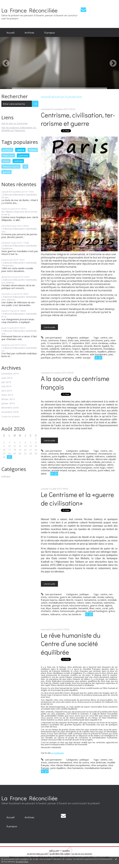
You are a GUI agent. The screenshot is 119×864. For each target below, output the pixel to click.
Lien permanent (53, 337)
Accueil (10, 32)
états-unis (8, 155)
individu (67, 345)
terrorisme (97, 340)
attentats (85, 340)
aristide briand (59, 470)
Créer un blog (54, 851)
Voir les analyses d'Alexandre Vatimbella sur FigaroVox (19, 129)
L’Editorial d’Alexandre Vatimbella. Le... (19, 349)
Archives (29, 32)
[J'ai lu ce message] (116, 859)
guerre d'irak (97, 605)
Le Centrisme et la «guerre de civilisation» (77, 498)
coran (105, 608)
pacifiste (56, 357)
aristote (92, 470)
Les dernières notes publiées (60, 854)
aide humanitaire (98, 354)
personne (77, 345)
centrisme (23, 155)
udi (25, 166)
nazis (98, 608)
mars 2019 (7, 394)
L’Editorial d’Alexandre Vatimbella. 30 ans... (19, 196)
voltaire (45, 614)
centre (20, 149)
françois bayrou (11, 166)
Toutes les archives (10, 416)
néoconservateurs (79, 605)
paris (106, 340)
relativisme (68, 357)
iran (43, 608)
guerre (58, 345)
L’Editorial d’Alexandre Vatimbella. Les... (19, 230)
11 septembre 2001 (79, 343)
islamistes (109, 602)
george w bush (60, 605)
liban (91, 608)
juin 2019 (6, 382)
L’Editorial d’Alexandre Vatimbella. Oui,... (19, 332)
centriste (18, 161)
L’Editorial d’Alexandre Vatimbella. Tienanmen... (19, 264)
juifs (111, 608)
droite (6, 161)
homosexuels (67, 611)
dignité (85, 348)
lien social (86, 461)
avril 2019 (6, 390)
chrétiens (46, 611)
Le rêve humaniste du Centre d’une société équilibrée (70, 643)
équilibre (102, 351)
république (100, 464)
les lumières (74, 614)
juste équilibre (59, 456)
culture (49, 345)
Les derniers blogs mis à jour (37, 854)
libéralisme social (63, 459)
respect (76, 348)
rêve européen (99, 765)
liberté (97, 345)
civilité (78, 357)
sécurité (88, 345)
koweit (55, 608)
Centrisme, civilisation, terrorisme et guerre (78, 119)
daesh (62, 599)
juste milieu (104, 470)
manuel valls (89, 597)
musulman (97, 602)
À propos (49, 32)
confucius (82, 470)
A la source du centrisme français (75, 382)
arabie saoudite (69, 608)
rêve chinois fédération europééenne (70, 765)
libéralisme (65, 453)
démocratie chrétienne (85, 453)
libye (48, 608)
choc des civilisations (85, 351)
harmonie (75, 461)
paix (111, 354)
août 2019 (6, 377)
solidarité (54, 348)
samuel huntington (97, 611)
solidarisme (47, 459)
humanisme (96, 348)
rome (64, 614)
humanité (83, 608)
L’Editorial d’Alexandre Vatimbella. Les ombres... (19, 281)
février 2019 (8, 399)
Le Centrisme (57, 753)
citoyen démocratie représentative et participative (78, 463)
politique (7, 149)
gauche (6, 172)
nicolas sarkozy (105, 597)
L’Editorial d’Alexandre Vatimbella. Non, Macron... (19, 298)
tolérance (66, 348)
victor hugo (99, 467)
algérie (108, 605)
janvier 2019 (8, 403)
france (33, 149)
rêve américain (98, 762)
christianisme (105, 453)
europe (87, 357)
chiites (55, 611)
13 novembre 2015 (57, 343)
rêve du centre (81, 762)
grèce (112, 611)
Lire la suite (49, 327)
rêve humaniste (75, 768)
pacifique (46, 357)
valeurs (70, 354)
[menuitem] (10, 32)
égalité (105, 345)
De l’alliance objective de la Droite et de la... (19, 213)
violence (84, 354)
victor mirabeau (100, 343)
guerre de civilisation (71, 597)
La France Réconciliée (29, 10)
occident (60, 354)
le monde (46, 605)
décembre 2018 (10, 407)
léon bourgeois (84, 467)
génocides (81, 611)
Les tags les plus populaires (82, 854)
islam (88, 602)
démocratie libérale (84, 459)
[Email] (83, 9)
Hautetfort (66, 851)
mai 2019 (6, 386)
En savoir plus (22, 861)
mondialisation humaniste (59, 351)
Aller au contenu (9, 2)
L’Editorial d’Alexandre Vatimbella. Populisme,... (19, 247)
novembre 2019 (10, 373)
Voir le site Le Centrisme (14, 123)
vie (77, 354)
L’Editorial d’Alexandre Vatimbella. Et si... (19, 315)
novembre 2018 (10, 411)
